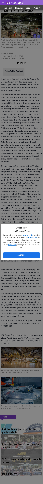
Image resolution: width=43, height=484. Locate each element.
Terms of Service (28, 235)
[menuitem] (28, 8)
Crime (28, 7)
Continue (21, 255)
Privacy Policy (32, 237)
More (36, 7)
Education (19, 7)
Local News (8, 7)
